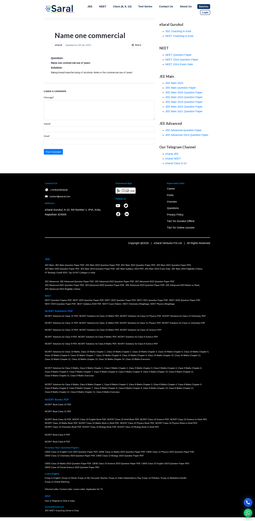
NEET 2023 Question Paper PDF (88, 300)
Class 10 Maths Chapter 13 (84, 359)
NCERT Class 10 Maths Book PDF (61, 423)
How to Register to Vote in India (60, 501)
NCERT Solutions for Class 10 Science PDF (141, 330)
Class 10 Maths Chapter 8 (108, 355)
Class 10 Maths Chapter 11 (187, 355)
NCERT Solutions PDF (59, 311)
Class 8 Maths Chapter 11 (181, 388)
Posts (170, 195)
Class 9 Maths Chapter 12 (57, 375)
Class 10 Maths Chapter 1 (93, 351)
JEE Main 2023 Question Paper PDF (102, 265)
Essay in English (53, 478)
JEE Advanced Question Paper (183, 130)
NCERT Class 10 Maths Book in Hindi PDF (99, 423)
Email (46, 136)
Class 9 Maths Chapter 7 (81, 372)
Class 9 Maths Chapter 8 (105, 372)
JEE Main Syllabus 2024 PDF (130, 269)
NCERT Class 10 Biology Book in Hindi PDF (138, 427)
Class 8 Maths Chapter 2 (116, 384)
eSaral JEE (172, 153)
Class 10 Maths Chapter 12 (58, 359)
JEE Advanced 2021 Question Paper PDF (64, 285)
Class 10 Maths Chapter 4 (170, 351)
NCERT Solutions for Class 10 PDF (61, 330)
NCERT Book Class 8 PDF (57, 441)
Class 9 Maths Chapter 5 (189, 368)
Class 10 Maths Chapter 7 (83, 355)
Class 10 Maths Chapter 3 (145, 351)
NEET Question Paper (178, 54)
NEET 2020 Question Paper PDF (184, 300)
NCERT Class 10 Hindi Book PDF (123, 419)
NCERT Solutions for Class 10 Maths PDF (99, 330)
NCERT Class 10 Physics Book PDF (137, 423)
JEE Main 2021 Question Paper (183, 111)
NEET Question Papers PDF (58, 300)
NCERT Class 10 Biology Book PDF (99, 427)
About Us (186, 6)
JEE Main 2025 (174, 83)
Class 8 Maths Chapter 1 (91, 384)
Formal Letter (66, 489)
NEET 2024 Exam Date (179, 64)
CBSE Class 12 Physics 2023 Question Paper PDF (170, 452)
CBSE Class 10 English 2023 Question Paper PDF (165, 463)
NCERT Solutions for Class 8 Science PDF (138, 344)
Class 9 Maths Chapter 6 (56, 372)
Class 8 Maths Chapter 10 (155, 388)
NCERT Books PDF (57, 399)
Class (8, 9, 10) (122, 6)
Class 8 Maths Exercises (108, 392)
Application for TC (94, 489)
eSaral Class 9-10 (175, 163)
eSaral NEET (173, 158)
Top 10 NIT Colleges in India (81, 272)
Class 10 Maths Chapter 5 (196, 351)
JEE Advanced (52, 281)
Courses (172, 201)
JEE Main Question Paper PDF (69, 265)
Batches (203, 6)
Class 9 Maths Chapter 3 (140, 368)
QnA (47, 495)
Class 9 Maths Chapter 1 (91, 368)
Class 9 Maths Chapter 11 (181, 372)
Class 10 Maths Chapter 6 (57, 355)
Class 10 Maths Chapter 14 (111, 359)
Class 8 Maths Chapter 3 (140, 384)
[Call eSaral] (248, 502)
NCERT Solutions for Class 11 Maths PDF (98, 323)
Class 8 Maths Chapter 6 (56, 388)
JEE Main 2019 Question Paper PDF (97, 269)
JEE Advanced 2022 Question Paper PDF (154, 281)
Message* (49, 97)
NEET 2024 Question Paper (181, 59)
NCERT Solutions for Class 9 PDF (61, 337)
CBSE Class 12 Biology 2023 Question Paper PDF (120, 455)
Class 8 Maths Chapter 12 (57, 392)
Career (171, 188)
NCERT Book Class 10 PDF (58, 419)
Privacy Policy (175, 214)
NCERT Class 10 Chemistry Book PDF (63, 427)
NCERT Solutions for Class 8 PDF (61, 344)
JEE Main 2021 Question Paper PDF (173, 265)
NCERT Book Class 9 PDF (57, 435)
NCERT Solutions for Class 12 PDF (61, 316)
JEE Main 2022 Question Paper (183, 106)
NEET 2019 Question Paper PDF (60, 304)
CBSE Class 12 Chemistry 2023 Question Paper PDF (70, 455)
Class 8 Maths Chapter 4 (165, 384)
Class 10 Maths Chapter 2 (119, 351)
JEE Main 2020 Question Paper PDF (62, 269)
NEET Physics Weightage (162, 304)
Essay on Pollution (150, 478)
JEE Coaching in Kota (178, 31)
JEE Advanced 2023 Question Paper (186, 134)
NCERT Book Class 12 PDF (58, 404)
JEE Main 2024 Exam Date (157, 269)
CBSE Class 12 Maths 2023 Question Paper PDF (122, 452)
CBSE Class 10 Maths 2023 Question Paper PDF (68, 463)
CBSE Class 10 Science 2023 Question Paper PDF (116, 463)
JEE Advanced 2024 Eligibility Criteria (62, 289)
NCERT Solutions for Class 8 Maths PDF (97, 344)
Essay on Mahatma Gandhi (173, 478)
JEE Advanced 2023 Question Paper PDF (114, 281)
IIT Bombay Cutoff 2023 (56, 272)
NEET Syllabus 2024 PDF (89, 304)
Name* (47, 123)
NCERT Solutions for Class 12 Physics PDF (140, 316)
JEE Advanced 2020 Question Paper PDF (104, 285)
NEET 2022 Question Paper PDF (120, 300)
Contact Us (166, 6)
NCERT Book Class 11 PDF (58, 411)
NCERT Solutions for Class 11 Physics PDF (140, 323)
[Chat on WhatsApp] (248, 513)
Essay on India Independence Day (125, 478)
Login (205, 12)
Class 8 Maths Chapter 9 (130, 388)
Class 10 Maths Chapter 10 (161, 355)
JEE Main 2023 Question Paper (183, 101)
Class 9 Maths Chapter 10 (155, 372)
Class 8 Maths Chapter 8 (105, 388)
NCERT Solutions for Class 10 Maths (62, 351)
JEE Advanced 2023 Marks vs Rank (182, 285)
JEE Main (49, 265)
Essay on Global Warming (57, 482)
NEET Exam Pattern (112, 304)
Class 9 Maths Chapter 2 (116, 368)
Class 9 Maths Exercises (82, 375)
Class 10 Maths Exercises (138, 359)
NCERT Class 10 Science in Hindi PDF (188, 419)
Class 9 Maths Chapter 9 (130, 372)
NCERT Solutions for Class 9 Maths (62, 368)
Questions (173, 208)
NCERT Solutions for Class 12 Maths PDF (99, 316)
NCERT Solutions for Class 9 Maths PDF (97, 337)
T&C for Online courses (180, 227)
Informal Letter (51, 489)
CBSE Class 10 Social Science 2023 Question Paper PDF (72, 467)
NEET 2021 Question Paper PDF (152, 300)
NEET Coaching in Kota (179, 36)
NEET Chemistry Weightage (136, 304)
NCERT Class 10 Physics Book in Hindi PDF (176, 423)
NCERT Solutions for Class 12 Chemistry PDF (184, 316)
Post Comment (53, 151)
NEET (102, 6)
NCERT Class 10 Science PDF (154, 419)
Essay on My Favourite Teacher (92, 478)
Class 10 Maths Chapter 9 (134, 355)
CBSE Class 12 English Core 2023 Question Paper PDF (71, 452)
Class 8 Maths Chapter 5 (189, 384)
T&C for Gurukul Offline (180, 221)
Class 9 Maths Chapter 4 (165, 368)
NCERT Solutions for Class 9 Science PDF (138, 337)
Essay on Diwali (69, 478)
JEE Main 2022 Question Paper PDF (138, 265)
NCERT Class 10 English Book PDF (89, 419)
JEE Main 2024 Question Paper (183, 97)
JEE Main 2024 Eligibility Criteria (186, 269)
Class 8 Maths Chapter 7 (81, 388)
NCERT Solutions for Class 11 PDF (61, 323)
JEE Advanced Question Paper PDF (77, 281)
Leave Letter (79, 489)
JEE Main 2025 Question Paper (183, 92)
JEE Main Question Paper (180, 87)
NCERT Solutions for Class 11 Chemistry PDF (183, 323)
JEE (89, 6)
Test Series (145, 6)
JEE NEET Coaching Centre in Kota (62, 510)
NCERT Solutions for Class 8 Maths (62, 384)
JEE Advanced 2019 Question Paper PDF (145, 285)
